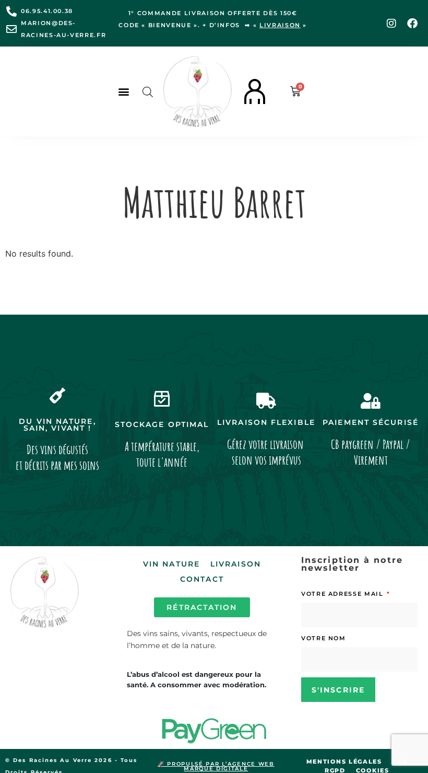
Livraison (235, 564)
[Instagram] (391, 23)
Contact (202, 579)
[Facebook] (412, 23)
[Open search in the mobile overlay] (147, 92)
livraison (280, 25)
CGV (400, 761)
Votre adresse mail (343, 593)
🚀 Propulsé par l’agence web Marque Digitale (216, 766)
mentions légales (344, 761)
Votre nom (323, 638)
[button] (123, 91)
